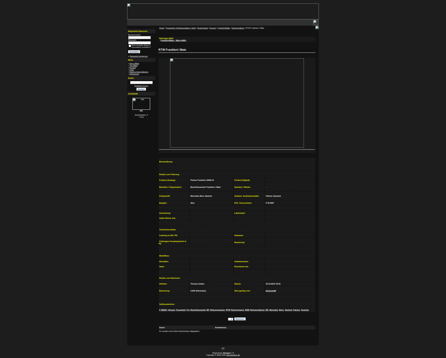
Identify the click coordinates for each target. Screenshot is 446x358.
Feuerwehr (181, 310)
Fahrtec (296, 310)
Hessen (212, 28)
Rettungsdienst (238, 28)
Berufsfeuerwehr (198, 310)
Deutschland (202, 28)
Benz (281, 310)
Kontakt (132, 68)
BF (208, 310)
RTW (228, 310)
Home (161, 28)
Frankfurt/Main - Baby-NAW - (174, 40)
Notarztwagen (237, 310)
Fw (188, 310)
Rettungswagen (217, 310)
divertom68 (271, 291)
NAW (247, 310)
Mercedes (273, 310)
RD (267, 310)
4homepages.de (233, 355)
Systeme (305, 310)
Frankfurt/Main (224, 28)
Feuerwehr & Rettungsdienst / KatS (181, 28)
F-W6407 (163, 310)
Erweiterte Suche (141, 86)
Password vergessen (139, 56)
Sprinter (288, 310)
